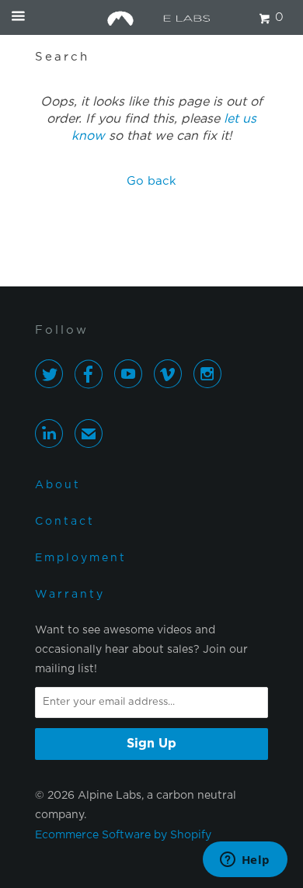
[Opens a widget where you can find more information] (244, 860)
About (58, 485)
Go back (151, 181)
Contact (65, 521)
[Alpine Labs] (152, 17)
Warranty (70, 594)
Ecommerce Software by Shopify (123, 835)
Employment (81, 558)
